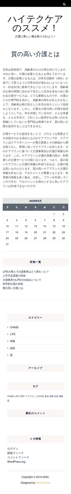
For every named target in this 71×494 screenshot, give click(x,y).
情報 (12, 341)
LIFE (12, 334)
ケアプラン (30, 396)
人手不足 (40, 396)
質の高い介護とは (13, 288)
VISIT (22, 396)
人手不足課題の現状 (14, 275)
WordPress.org (16, 461)
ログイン (12, 448)
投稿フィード (15, 453)
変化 (47, 396)
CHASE (14, 327)
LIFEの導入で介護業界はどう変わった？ (26, 271)
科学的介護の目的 (13, 283)
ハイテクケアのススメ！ (35, 23)
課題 (12, 348)
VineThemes (43, 482)
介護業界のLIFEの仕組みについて (22, 279)
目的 (56, 396)
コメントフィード (18, 457)
